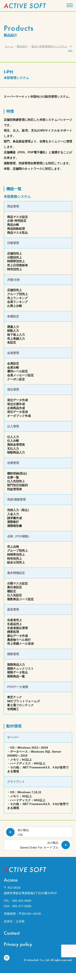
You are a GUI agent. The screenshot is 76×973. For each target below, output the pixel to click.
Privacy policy (18, 944)
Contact (12, 933)
